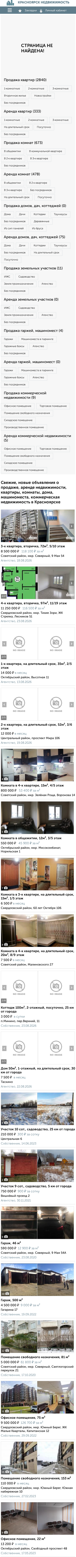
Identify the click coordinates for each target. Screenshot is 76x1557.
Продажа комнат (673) (23, 143)
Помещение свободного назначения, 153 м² (36, 1478)
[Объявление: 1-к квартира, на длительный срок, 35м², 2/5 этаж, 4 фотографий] (19, 659)
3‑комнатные (60, 88)
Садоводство (26, 276)
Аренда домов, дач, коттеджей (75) (34, 237)
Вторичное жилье (15, 95)
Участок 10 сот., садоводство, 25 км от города (38, 1129)
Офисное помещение (17, 406)
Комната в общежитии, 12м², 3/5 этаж (31, 838)
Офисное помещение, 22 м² (23, 1539)
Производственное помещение (24, 427)
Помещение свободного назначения (27, 413)
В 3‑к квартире (39, 158)
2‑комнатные (36, 88)
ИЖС (7, 276)
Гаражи (8, 339)
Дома (7, 214)
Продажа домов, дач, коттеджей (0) (35, 206)
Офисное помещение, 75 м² (23, 1418)
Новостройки (42, 95)
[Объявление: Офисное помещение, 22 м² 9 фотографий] (37, 1535)
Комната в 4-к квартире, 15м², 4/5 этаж (32, 785)
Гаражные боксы (14, 346)
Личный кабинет (56, 10)
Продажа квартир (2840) (25, 80)
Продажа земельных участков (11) (33, 268)
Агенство (47, 284)
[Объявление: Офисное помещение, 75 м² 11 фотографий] (37, 1413)
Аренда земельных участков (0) (31, 299)
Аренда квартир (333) (22, 111)
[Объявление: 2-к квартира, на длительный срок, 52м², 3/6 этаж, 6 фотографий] (19, 720)
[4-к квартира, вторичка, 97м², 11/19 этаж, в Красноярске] (19, 599)
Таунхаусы (60, 214)
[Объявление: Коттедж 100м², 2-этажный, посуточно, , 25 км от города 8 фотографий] (19, 1003)
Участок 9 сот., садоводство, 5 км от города (36, 1186)
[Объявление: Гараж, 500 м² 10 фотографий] (37, 1296)
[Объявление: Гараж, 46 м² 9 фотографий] (37, 1239)
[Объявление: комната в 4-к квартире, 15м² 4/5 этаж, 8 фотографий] (37, 781)
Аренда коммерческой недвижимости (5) (37, 438)
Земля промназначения (18, 284)
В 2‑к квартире (13, 158)
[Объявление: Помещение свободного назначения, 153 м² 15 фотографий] (37, 1474)
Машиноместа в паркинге (37, 339)
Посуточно (44, 127)
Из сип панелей (14, 228)
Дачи (22, 214)
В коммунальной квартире (45, 151)
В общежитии (12, 151)
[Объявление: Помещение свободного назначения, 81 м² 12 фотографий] (37, 1353)
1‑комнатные (12, 88)
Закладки (31, 10)
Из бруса (37, 228)
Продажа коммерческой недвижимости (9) (25, 395)
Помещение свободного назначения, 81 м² (35, 1357)
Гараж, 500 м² (12, 1300)
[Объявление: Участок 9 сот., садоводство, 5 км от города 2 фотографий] (37, 1182)
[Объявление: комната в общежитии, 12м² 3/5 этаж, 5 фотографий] (37, 834)
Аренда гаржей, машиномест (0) (32, 362)
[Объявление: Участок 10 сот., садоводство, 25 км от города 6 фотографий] (37, 1125)
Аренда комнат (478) (22, 174)
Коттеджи (40, 214)
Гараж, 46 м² (11, 1243)
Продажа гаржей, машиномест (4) (33, 331)
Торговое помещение (53, 406)
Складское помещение (18, 420)
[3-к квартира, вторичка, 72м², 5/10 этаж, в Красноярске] (19, 542)
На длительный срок (16, 127)
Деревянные (41, 221)
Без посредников (15, 103)
